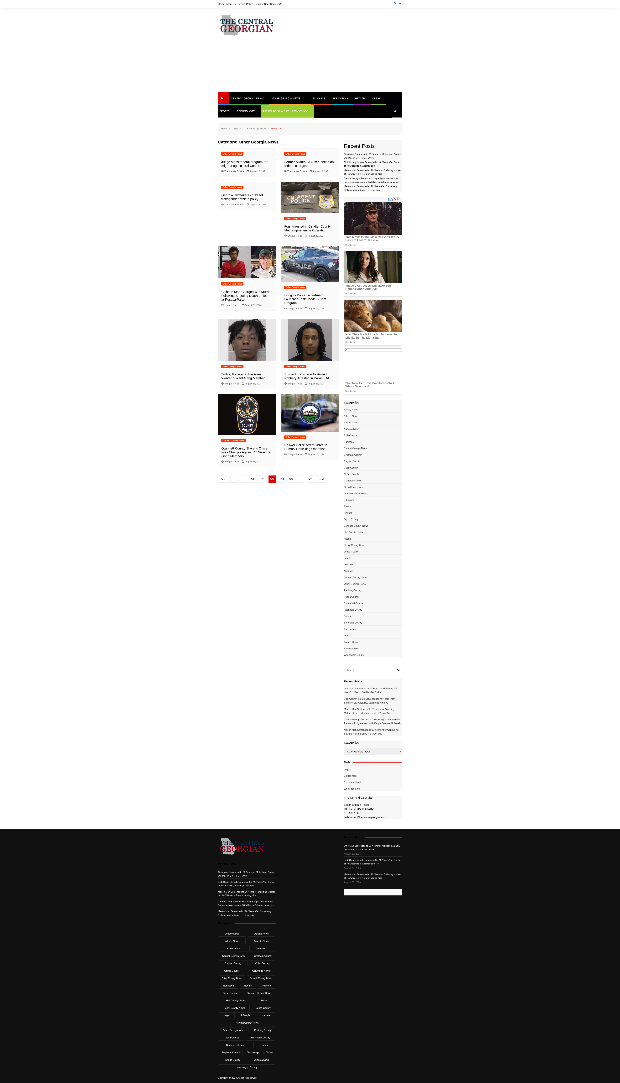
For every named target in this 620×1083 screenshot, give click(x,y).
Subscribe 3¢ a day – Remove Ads (285, 111)
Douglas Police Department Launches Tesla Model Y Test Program (305, 299)
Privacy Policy (245, 4)
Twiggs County (352, 642)
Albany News (351, 409)
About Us (231, 4)
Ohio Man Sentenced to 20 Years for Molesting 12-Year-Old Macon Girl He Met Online (370, 690)
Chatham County (353, 454)
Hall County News (353, 532)
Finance (348, 512)
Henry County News (354, 545)
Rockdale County (353, 609)
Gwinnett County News (233, 440)
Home (221, 4)
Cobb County (351, 467)
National (348, 571)
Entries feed (350, 775)
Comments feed (352, 782)
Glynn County (351, 519)
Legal (376, 98)
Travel (347, 635)
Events (347, 506)
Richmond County (353, 603)
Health (360, 98)
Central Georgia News (247, 98)
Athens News (351, 416)
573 (310, 479)
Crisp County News (354, 487)
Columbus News (353, 480)
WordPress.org (352, 788)
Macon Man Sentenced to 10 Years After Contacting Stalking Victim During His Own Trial (371, 731)
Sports (225, 111)
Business (319, 98)
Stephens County (353, 622)
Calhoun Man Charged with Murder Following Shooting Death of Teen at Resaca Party (246, 295)
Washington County (354, 655)
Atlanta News (351, 422)
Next (321, 479)
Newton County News (355, 577)
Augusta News (351, 429)
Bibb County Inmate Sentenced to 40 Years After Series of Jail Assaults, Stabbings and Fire (369, 700)
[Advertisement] (310, 67)
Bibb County (350, 435)
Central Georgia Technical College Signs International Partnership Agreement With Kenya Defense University (373, 721)
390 (253, 479)
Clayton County (352, 461)
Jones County (351, 551)
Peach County (351, 596)
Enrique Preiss (294, 236)
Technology (246, 111)
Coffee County (351, 474)
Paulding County (352, 590)
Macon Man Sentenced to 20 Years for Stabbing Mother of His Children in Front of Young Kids (369, 711)
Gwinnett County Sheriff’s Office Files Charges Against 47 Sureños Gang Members (245, 452)
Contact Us (276, 4)
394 (291, 479)
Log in (347, 769)
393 (282, 479)
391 (263, 479)
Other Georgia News (285, 98)
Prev (223, 479)
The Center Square (234, 171)
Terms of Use (261, 4)
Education (340, 98)
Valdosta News (352, 648)
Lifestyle (348, 564)
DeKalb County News (355, 493)
